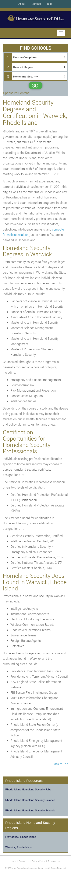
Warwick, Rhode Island (19, 847)
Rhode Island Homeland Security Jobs (28, 789)
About (22, 4)
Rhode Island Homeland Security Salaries (30, 799)
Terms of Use (54, 861)
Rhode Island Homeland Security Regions (30, 825)
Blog (49, 4)
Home (13, 861)
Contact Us (24, 861)
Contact (36, 4)
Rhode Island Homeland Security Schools (30, 810)
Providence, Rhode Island (20, 836)
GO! (36, 85)
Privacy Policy (38, 861)
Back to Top (60, 764)
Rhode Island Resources (24, 781)
